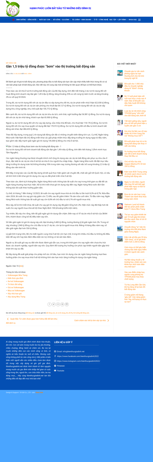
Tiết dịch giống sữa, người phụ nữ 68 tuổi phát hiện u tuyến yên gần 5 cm (135, 123)
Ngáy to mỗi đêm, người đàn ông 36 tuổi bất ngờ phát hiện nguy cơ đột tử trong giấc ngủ (134, 185)
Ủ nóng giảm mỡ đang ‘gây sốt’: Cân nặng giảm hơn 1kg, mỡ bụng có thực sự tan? (135, 298)
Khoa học (133, 20)
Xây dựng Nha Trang (16, 297)
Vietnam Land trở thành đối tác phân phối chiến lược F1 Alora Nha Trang (134, 206)
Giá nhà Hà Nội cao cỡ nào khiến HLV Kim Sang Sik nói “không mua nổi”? (135, 133)
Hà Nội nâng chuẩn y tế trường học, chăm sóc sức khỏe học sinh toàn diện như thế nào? (135, 263)
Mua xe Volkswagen (16, 290)
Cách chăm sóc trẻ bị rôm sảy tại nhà (90, 320)
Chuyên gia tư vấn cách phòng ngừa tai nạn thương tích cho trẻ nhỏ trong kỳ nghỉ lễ (134, 74)
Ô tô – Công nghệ (101, 20)
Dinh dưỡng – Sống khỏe (26, 20)
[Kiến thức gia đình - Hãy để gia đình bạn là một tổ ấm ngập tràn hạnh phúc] (16, 8)
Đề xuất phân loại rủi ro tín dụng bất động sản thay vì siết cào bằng (135, 143)
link (21, 266)
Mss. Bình (28, 73)
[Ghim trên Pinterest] (62, 304)
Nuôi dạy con (44, 20)
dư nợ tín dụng (60, 313)
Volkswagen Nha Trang (17, 275)
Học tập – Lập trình (117, 20)
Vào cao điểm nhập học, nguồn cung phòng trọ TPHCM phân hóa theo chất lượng (134, 275)
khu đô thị (69, 313)
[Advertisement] (76, 41)
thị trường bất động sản (81, 313)
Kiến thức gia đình (15, 278)
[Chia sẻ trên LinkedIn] (67, 304)
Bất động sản (11, 63)
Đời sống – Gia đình (61, 20)
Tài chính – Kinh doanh (81, 20)
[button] (139, 20)
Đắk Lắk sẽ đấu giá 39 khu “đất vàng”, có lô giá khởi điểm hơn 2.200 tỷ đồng (135, 239)
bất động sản (50, 313)
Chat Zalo (39, 392)
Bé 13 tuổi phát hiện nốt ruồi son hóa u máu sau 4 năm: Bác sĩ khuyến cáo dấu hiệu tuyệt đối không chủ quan (135, 101)
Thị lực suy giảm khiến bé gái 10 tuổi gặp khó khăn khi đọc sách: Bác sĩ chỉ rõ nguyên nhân (135, 218)
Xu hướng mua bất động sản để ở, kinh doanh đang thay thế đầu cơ (135, 153)
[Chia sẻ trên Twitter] (54, 304)
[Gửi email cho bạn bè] (58, 304)
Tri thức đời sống (15, 284)
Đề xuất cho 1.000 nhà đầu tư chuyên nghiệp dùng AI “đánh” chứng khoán (133, 87)
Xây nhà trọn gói (15, 293)
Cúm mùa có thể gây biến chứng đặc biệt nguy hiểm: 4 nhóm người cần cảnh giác (135, 250)
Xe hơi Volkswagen (16, 281)
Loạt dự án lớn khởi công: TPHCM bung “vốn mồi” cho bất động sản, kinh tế (135, 113)
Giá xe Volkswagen (16, 287)
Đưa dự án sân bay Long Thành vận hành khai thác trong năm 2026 (135, 196)
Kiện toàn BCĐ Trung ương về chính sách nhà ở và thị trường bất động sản (135, 174)
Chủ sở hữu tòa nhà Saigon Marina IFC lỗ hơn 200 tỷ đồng (135, 163)
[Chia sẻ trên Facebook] (49, 304)
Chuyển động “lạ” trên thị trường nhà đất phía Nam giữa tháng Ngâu (135, 229)
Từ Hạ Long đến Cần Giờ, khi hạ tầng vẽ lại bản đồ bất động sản (135, 287)
